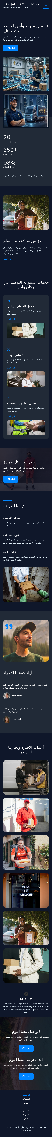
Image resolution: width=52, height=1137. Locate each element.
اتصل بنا (26, 1114)
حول (26, 1118)
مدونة (26, 1103)
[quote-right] (9, 626)
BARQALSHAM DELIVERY (21, 4)
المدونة (26, 1107)
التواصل (26, 1111)
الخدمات (26, 1099)
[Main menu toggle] (46, 6)
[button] (11, 319)
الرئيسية (26, 1095)
